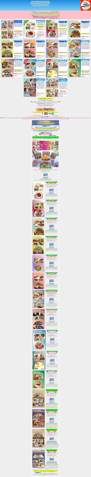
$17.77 (84, 38)
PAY (51, 471)
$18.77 (61, 36)
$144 (61, 96)
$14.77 (39, 77)
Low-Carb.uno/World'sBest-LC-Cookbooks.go (46, 474)
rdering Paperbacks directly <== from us (45, 130)
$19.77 (39, 38)
